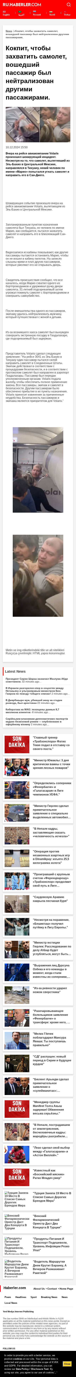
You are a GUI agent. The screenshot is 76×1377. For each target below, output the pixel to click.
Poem (8, 1297)
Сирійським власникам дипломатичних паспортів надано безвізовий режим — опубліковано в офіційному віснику (37, 721)
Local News (11, 1303)
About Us (39, 1288)
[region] (38, 1364)
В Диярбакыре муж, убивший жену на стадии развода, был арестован (34, 701)
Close (67, 1364)
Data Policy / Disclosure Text (32, 1369)
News (65, 1297)
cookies (17, 1359)
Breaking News (49, 1297)
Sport (34, 1297)
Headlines (20, 1297)
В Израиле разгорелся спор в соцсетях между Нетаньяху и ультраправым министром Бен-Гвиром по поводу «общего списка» (38, 691)
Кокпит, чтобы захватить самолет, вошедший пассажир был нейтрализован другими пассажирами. (37, 34)
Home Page (66, 1288)
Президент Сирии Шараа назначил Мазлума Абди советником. (37, 680)
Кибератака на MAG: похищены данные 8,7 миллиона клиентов (32, 711)
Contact (52, 1288)
